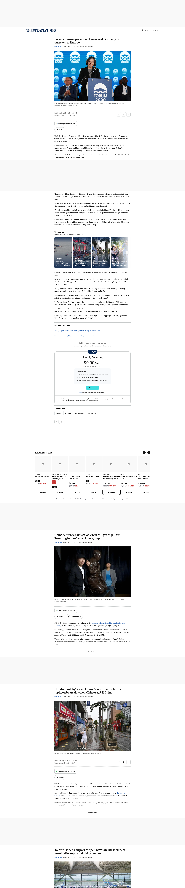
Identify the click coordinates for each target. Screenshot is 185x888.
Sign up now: (58, 47)
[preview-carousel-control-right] (127, 252)
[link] (41, 30)
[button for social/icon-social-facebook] (124, 114)
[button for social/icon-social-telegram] (119, 114)
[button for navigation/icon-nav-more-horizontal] (129, 114)
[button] (145, 30)
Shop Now (43, 492)
